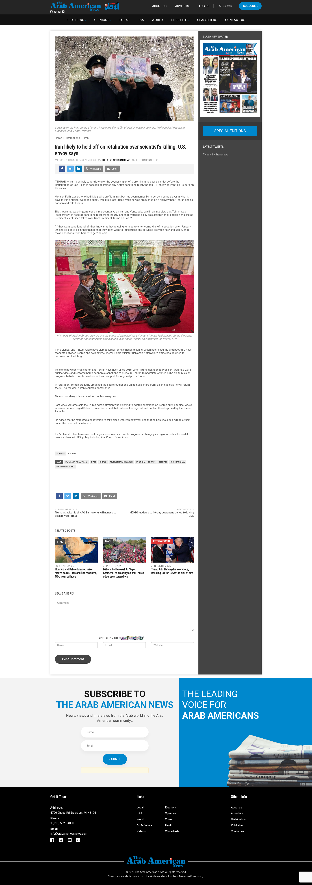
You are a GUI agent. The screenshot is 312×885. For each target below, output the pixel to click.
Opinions (101, 20)
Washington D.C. (65, 466)
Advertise (182, 6)
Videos (141, 831)
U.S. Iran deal (177, 462)
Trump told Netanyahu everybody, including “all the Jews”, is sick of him (172, 571)
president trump (145, 462)
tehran (163, 462)
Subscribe (250, 6)
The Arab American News (116, 160)
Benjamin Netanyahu (76, 462)
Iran (86, 138)
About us (159, 6)
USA (141, 20)
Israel (102, 462)
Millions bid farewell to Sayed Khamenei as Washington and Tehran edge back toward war (123, 573)
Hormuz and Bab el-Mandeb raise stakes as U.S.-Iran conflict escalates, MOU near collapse (76, 573)
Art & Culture (144, 825)
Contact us (235, 20)
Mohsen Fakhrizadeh (121, 462)
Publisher (237, 825)
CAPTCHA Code (108, 637)
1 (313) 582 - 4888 (62, 823)
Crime (168, 819)
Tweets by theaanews (215, 154)
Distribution (238, 819)
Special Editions (230, 131)
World (157, 20)
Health (169, 825)
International (73, 138)
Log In (204, 6)
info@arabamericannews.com (68, 833)
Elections (75, 20)
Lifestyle (179, 20)
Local (125, 20)
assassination (119, 181)
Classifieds (207, 20)
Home (58, 138)
